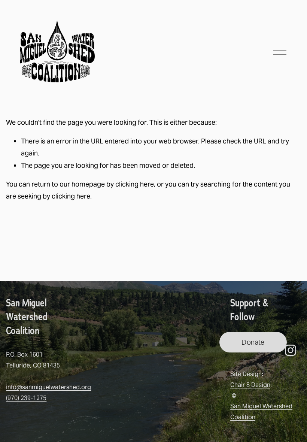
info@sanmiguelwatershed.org (48, 387)
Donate (252, 342)
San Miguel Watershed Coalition (261, 411)
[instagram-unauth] (291, 350)
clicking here (134, 184)
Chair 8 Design (250, 385)
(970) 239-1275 (26, 398)
